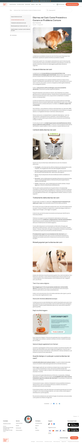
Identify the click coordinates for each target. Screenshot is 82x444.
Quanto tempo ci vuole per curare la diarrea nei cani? (20, 30)
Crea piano (74, 438)
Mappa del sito (64, 441)
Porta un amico (19, 430)
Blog (40, 4)
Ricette (17, 425)
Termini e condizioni (39, 441)
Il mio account (62, 4)
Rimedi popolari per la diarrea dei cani (19, 26)
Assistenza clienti (7, 423)
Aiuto (37, 4)
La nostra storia (38, 423)
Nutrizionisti (27, 4)
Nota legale (33, 441)
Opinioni (33, 4)
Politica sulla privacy (56, 441)
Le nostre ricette (20, 4)
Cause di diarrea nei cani (16, 16)
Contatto (37, 430)
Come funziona (12, 4)
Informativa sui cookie (48, 441)
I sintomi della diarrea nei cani (17, 19)
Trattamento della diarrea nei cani (18, 22)
